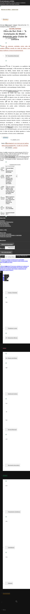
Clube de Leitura (22, 145)
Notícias (18, 28)
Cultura (12, 28)
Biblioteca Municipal (9, 145)
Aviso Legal (3, 232)
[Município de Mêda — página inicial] (9, 9)
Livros (15, 148)
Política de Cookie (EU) (5, 236)
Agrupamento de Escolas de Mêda (17, 143)
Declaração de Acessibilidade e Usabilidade (11, 235)
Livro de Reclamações (5, 226)
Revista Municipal (4, 223)
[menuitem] (16, 33)
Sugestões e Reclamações (6, 222)
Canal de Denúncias (5, 224)
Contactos (2, 220)
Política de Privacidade (5, 234)
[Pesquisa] (16, 601)
